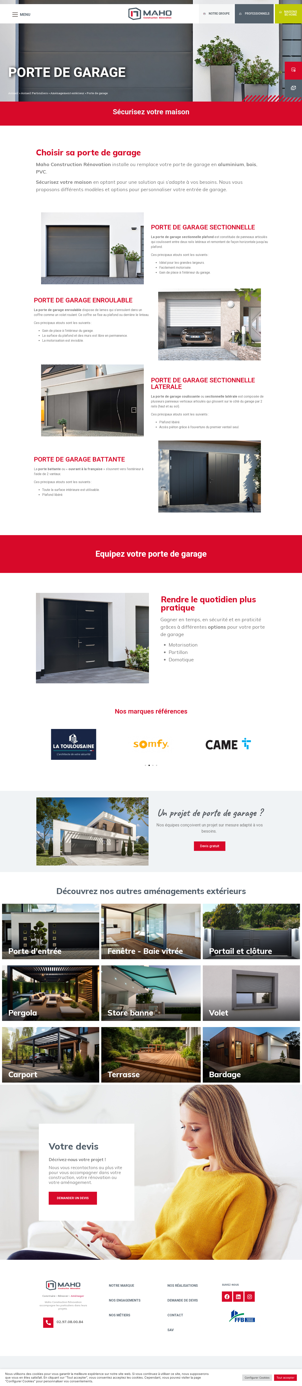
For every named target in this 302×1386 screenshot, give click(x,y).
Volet (218, 1013)
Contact (175, 1315)
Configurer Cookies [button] (257, 1377)
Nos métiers (119, 1315)
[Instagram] (249, 1296)
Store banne (130, 1013)
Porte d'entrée (34, 951)
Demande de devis (182, 1300)
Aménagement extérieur (67, 93)
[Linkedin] (238, 1296)
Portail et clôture (240, 951)
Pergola (22, 1013)
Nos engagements (125, 1300)
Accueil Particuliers (34, 93)
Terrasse (123, 1074)
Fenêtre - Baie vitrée (145, 951)
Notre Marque (121, 1286)
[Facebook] (227, 1296)
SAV (170, 1330)
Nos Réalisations (182, 1286)
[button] (216, 13)
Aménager (77, 1295)
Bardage (225, 1074)
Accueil (13, 93)
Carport (22, 1074)
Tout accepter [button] (285, 1377)
